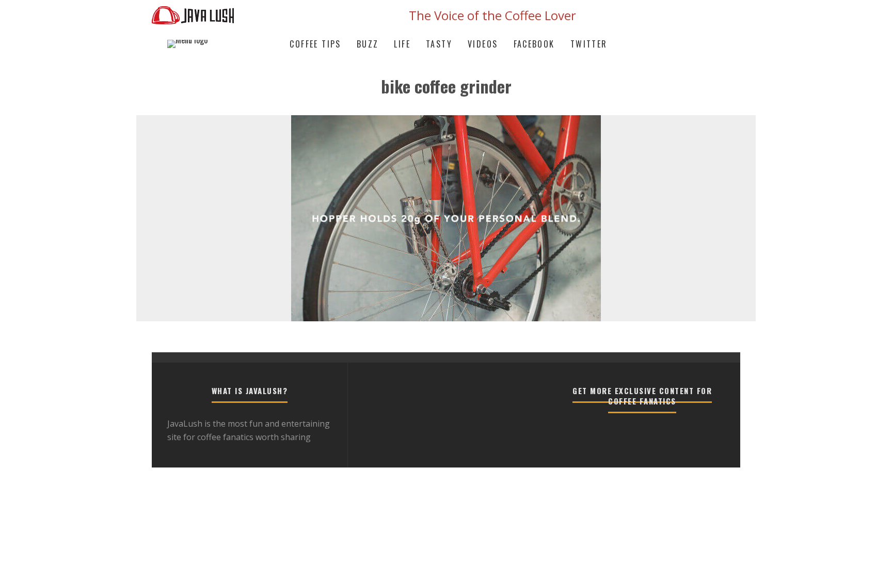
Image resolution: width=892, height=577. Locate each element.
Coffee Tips (315, 44)
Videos (483, 44)
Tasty (439, 44)
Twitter (589, 44)
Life (402, 44)
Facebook (534, 44)
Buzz (368, 44)
